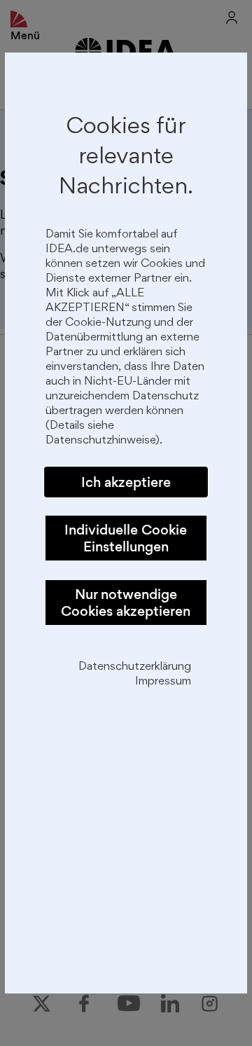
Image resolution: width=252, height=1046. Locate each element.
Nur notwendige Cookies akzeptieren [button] (125, 602)
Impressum (163, 682)
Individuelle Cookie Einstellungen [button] (125, 538)
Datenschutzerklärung (134, 667)
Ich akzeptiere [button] (126, 482)
